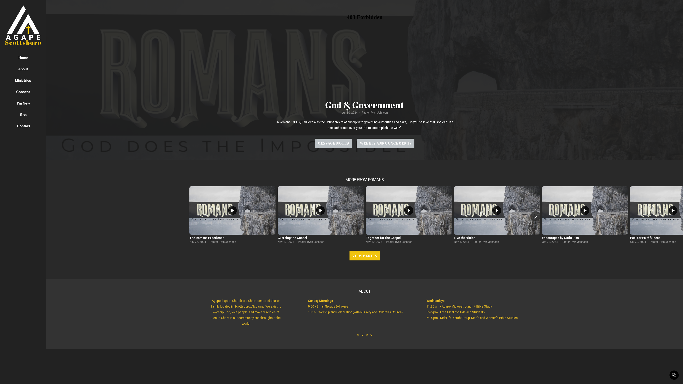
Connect (23, 92)
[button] (535, 216)
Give (23, 115)
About (23, 69)
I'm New (23, 103)
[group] (232, 216)
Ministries (23, 80)
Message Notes (333, 143)
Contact (23, 126)
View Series (364, 255)
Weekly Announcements (386, 143)
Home (23, 58)
